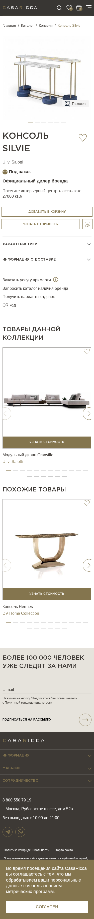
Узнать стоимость (40, 224)
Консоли (46, 25)
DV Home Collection (21, 613)
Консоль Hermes (18, 607)
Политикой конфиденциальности (28, 702)
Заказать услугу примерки (27, 280)
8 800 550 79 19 (17, 800)
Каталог (27, 25)
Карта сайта (64, 850)
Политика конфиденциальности (26, 850)
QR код (9, 305)
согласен (47, 907)
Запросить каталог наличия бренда (35, 288)
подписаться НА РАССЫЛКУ (27, 719)
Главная (9, 25)
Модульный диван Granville (28, 455)
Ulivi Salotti (13, 162)
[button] (8, 470)
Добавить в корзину (47, 211)
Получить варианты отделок (29, 297)
